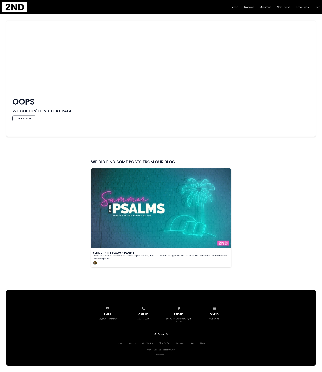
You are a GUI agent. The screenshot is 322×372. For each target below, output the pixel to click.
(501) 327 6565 (143, 319)
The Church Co (161, 354)
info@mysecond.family (107, 319)
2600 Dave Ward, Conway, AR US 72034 (178, 320)
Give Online (214, 319)
